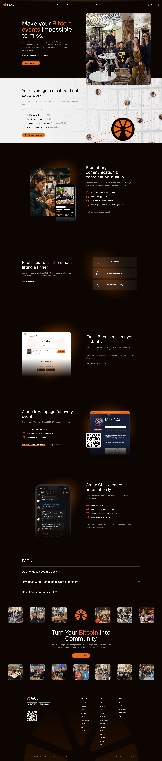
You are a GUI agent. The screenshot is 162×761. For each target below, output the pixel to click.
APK (101, 709)
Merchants (103, 727)
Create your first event (33, 135)
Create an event (31, 63)
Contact (83, 706)
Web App (102, 734)
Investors (83, 730)
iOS (101, 702)
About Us (83, 702)
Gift (101, 745)
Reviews (83, 713)
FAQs (82, 709)
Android (102, 706)
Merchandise (85, 720)
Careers (83, 723)
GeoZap (102, 741)
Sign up (102, 713)
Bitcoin (83, 716)
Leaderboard (104, 720)
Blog (82, 727)
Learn (101, 730)
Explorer (102, 738)
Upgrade (102, 716)
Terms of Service (130, 757)
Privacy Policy (120, 757)
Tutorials (102, 723)
